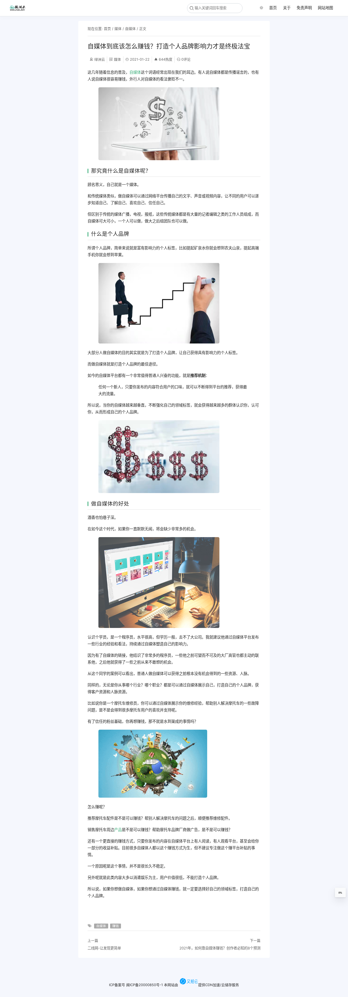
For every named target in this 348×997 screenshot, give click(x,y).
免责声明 (304, 7)
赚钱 (115, 926)
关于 (287, 7)
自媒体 (130, 28)
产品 (118, 829)
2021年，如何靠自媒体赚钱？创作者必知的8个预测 (219, 948)
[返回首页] (19, 8)
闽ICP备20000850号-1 (144, 985)
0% (340, 892)
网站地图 (325, 7)
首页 (273, 7)
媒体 (118, 28)
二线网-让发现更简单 (104, 948)
